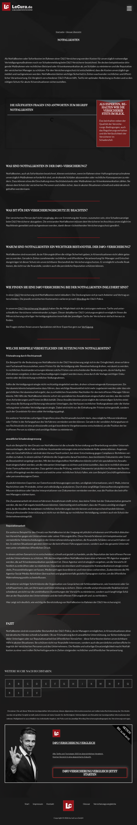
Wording (81, 298)
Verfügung (87, 326)
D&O (17, 294)
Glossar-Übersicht (73, 32)
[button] (129, 8)
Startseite (60, 32)
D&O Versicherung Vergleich (33, 308)
